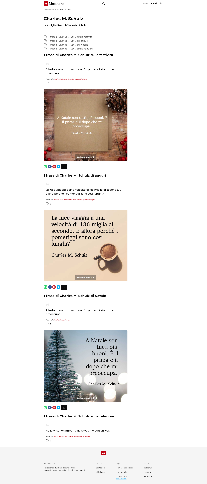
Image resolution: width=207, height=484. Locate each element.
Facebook (148, 476)
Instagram (148, 468)
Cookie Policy (121, 476)
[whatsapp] (45, 167)
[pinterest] (54, 167)
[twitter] (58, 167)
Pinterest (147, 472)
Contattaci (100, 468)
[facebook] (50, 167)
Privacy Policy (122, 472)
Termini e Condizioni (124, 468)
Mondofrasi (48, 10)
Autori (55, 10)
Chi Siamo (100, 472)
